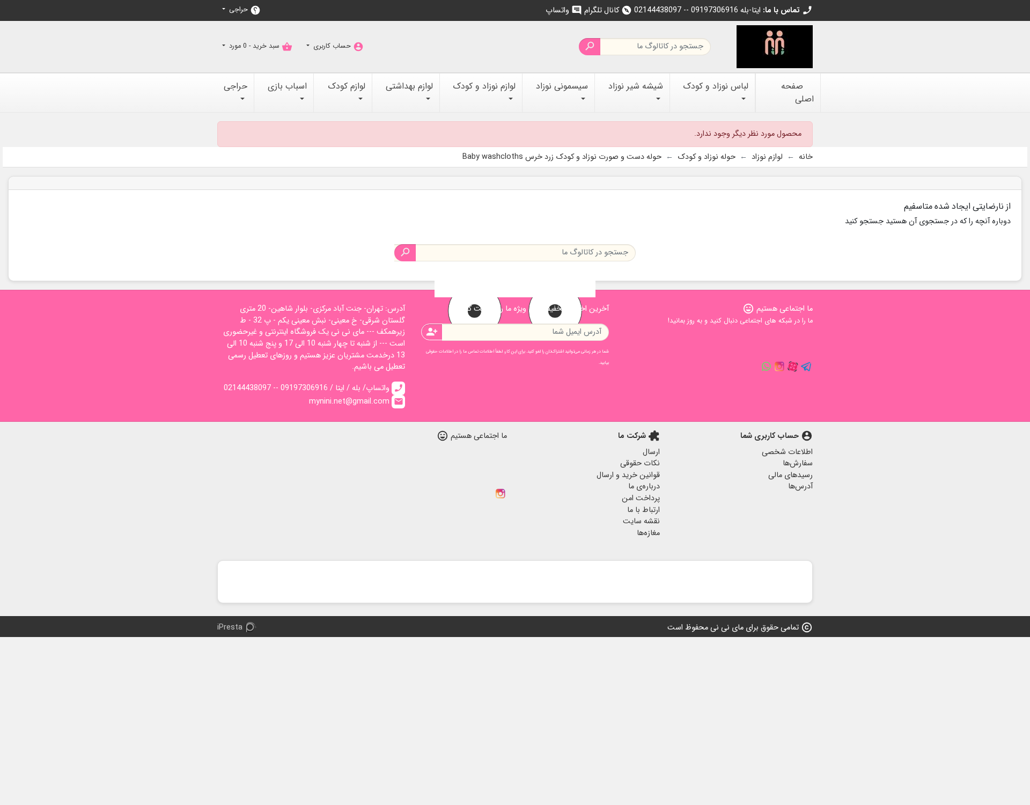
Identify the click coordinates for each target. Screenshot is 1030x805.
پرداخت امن (641, 498)
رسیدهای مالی (790, 475)
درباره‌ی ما (644, 486)
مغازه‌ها (648, 533)
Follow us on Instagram (779, 366)
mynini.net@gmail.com (356, 402)
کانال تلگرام (608, 10)
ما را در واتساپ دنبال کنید (766, 366)
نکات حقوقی (640, 463)
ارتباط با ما (643, 510)
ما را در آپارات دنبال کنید (793, 366)
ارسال (651, 452)
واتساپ (564, 10)
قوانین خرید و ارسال (628, 475)
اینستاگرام (500, 494)
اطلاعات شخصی (787, 452)
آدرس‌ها (800, 486)
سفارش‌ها (798, 463)
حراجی (244, 10)
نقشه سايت (641, 521)
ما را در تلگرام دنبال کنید (806, 366)
